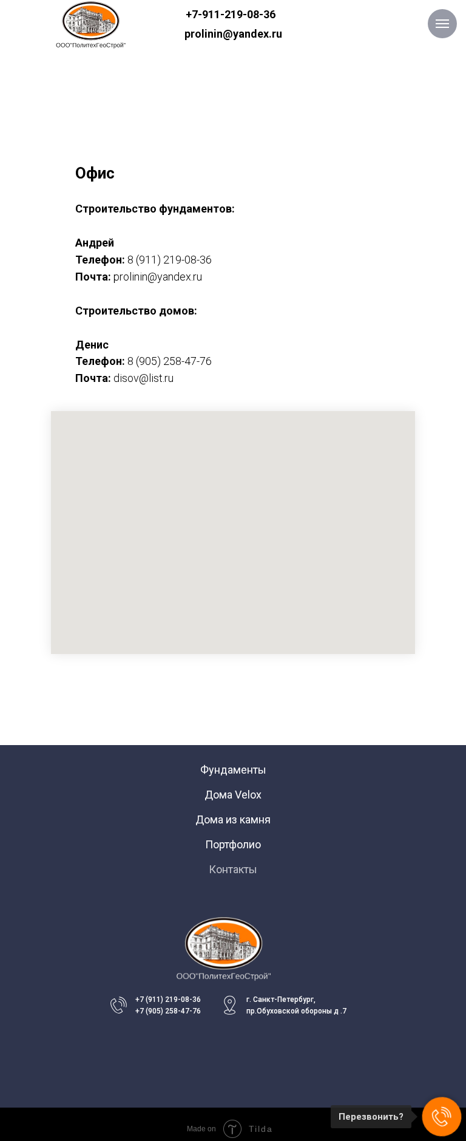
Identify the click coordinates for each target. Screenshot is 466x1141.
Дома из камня (233, 819)
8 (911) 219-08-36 (169, 259)
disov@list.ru (143, 378)
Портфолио (233, 844)
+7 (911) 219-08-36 (168, 999)
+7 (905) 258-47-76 (168, 1011)
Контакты (233, 869)
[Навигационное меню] (442, 23)
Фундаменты (233, 769)
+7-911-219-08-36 (230, 14)
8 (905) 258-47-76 (169, 361)
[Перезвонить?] (442, 1116)
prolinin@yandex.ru (233, 33)
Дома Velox (233, 794)
